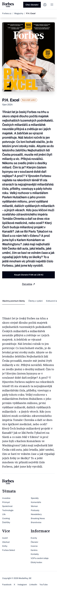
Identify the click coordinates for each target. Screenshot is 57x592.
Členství (34, 542)
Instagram (22, 584)
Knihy (4, 546)
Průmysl (6, 502)
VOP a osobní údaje (40, 558)
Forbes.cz (6, 13)
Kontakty (35, 554)
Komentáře (36, 502)
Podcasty (35, 510)
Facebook (6, 584)
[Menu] (52, 5)
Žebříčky (6, 522)
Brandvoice (36, 522)
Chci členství (32, 5)
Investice (6, 498)
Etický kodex (36, 562)
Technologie (7, 510)
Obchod (6, 542)
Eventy (34, 538)
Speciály (35, 498)
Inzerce (34, 546)
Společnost (7, 506)
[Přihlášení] (45, 5)
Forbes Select (8, 550)
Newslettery (36, 514)
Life (4, 514)
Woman (34, 506)
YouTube (43, 584)
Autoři (5, 538)
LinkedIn (33, 584)
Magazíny (18, 13)
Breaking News (38, 518)
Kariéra (34, 550)
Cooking (6, 518)
